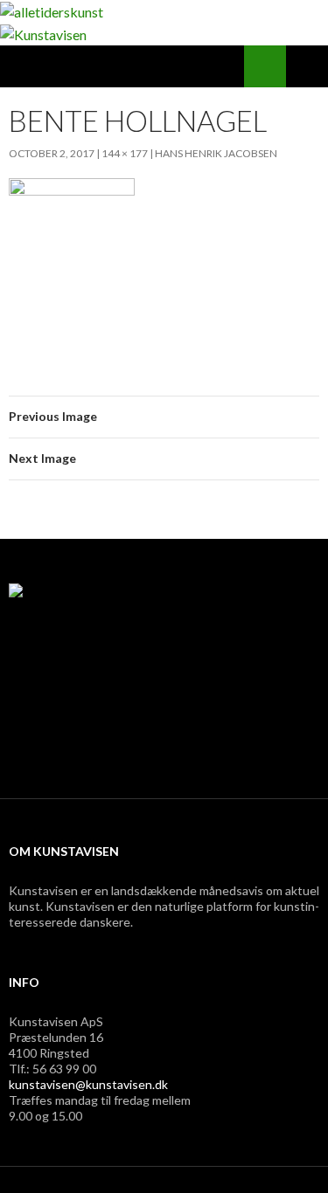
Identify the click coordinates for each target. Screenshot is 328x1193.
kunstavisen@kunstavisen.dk (88, 1084)
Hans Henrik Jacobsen (216, 153)
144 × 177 (124, 153)
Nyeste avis (57, 745)
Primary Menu (307, 66)
